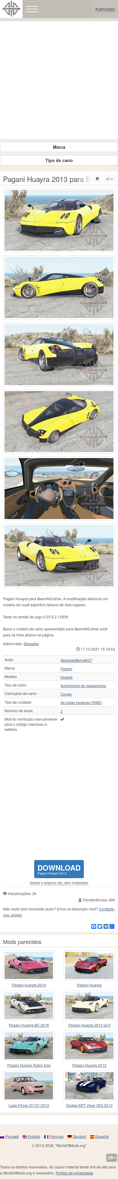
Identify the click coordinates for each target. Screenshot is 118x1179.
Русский (12, 1136)
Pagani (66, 668)
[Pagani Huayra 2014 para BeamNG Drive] (28, 965)
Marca (59, 147)
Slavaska (31, 643)
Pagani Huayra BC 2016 (29, 1025)
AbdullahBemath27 (76, 660)
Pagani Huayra (89, 984)
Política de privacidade (74, 1172)
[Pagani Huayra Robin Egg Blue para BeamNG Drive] (28, 1046)
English (34, 1136)
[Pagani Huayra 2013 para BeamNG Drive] (59, 220)
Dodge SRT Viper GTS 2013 (89, 1105)
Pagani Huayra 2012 (89, 1065)
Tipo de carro (59, 160)
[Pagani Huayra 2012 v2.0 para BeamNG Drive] (89, 1005)
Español (102, 1136)
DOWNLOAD (59, 868)
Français (56, 1136)
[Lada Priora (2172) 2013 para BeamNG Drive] (28, 1086)
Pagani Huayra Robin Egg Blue (29, 1065)
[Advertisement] (59, 80)
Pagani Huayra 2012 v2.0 (89, 1025)
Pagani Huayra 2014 (29, 984)
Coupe (66, 694)
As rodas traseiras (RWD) (81, 702)
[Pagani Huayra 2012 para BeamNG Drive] (89, 1046)
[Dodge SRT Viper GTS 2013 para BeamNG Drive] (89, 1086)
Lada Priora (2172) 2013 (28, 1105)
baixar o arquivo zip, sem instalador (59, 882)
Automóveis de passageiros (83, 685)
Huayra (67, 677)
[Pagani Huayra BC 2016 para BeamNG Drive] (28, 1005)
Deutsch (79, 1136)
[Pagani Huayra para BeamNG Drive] (89, 965)
